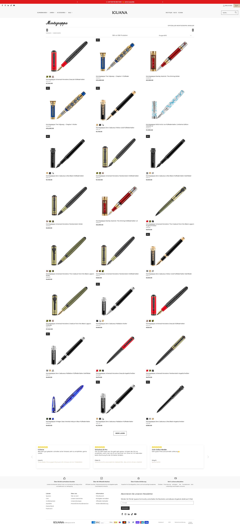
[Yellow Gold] (97, 125)
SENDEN (125, 508)
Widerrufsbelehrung (102, 503)
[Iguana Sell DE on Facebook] (2, 5)
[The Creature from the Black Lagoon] (47, 76)
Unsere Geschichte (77, 498)
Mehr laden (120, 433)
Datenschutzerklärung (180, 522)
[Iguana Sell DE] (119, 12)
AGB (169, 522)
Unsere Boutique (76, 501)
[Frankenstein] (50, 76)
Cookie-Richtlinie (190, 523)
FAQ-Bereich (100, 496)
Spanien (48, 496)
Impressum (161, 522)
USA (47, 498)
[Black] (50, 418)
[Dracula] (53, 76)
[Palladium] (103, 125)
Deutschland (50, 506)
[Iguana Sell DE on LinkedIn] (8, 5)
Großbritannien (50, 501)
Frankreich (49, 508)
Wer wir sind (74, 496)
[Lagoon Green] (47, 418)
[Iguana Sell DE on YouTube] (14, 5)
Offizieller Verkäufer (102, 501)
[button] (43, 12)
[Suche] (235, 13)
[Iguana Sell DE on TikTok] (11, 5)
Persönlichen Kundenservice (79, 503)
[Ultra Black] (100, 125)
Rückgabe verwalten (102, 498)
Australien (49, 503)
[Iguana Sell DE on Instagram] (5, 5)
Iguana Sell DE (71, 522)
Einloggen (228, 5)
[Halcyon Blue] (53, 418)
